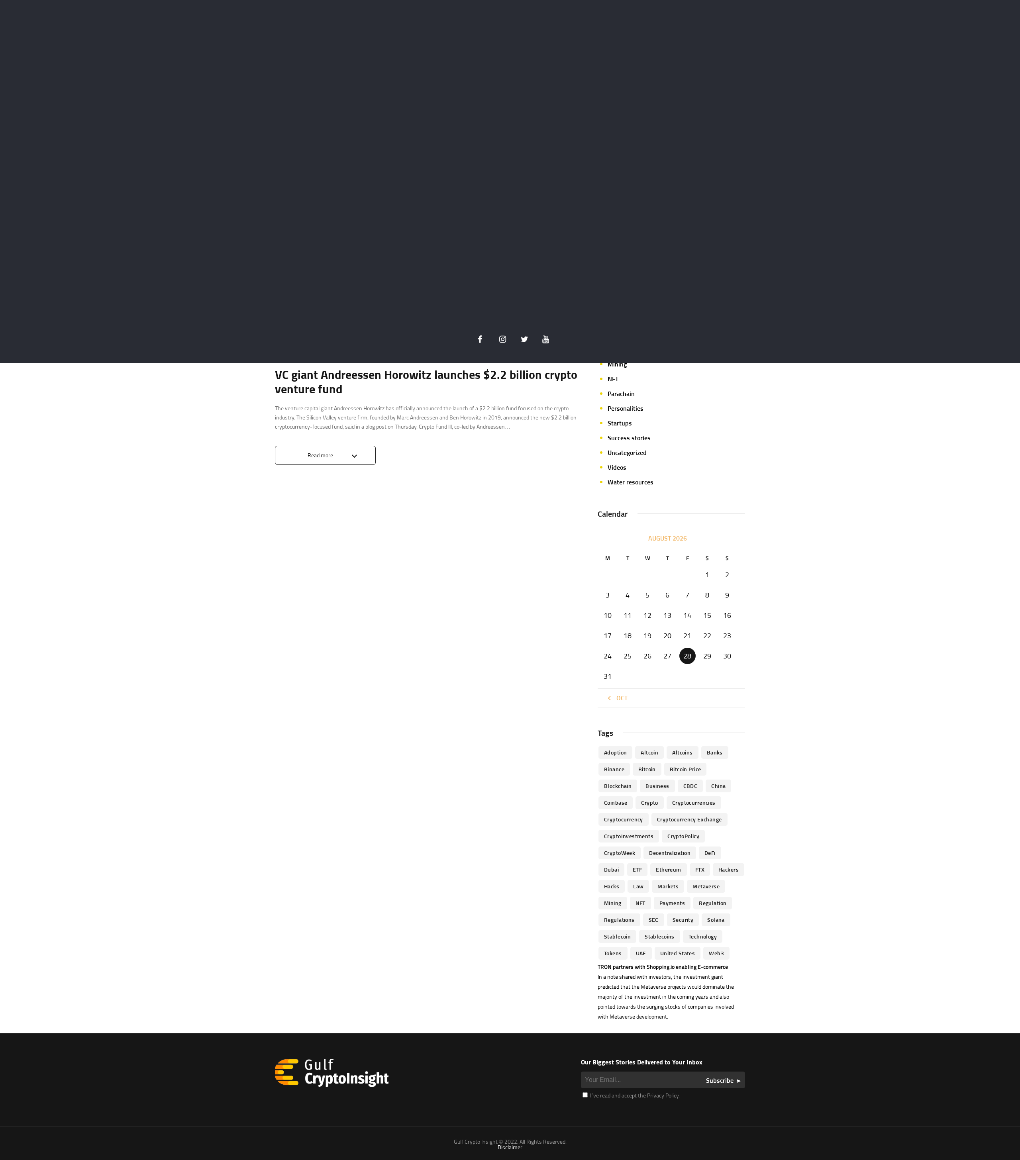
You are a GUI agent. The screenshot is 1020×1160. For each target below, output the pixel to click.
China (718, 786)
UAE (641, 953)
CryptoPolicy (683, 836)
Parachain (621, 393)
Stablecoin (617, 936)
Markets (668, 886)
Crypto (649, 802)
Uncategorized (627, 452)
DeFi (710, 852)
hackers (728, 869)
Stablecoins (660, 936)
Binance (614, 769)
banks (715, 752)
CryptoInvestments (628, 836)
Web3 (716, 953)
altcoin (649, 752)
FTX (699, 869)
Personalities (625, 408)
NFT (613, 379)
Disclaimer (510, 1147)
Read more (320, 455)
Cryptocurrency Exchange (689, 819)
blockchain (618, 786)
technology (702, 936)
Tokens (613, 953)
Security (683, 919)
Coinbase (615, 802)
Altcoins (682, 752)
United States (677, 953)
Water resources (630, 482)
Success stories (629, 438)
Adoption (615, 752)
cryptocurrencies (694, 802)
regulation (712, 903)
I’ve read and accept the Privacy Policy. (634, 1095)
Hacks (611, 886)
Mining (617, 364)
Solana (716, 919)
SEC (654, 919)
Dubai (611, 869)
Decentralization (669, 852)
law (638, 886)
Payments (672, 903)
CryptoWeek (619, 852)
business (657, 786)
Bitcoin (647, 769)
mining (613, 903)
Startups (620, 423)
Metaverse (706, 886)
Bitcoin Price (685, 769)
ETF (637, 869)
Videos (617, 467)
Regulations (619, 919)
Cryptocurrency (623, 819)
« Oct (620, 698)
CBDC (690, 786)
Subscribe (720, 1080)
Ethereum (668, 869)
